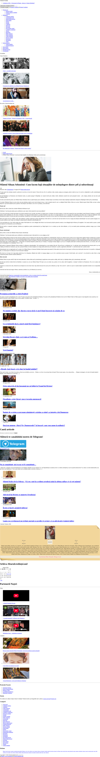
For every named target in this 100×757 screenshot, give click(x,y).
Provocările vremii (10, 28)
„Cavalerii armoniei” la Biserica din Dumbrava (14, 618)
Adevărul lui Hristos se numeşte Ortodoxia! (19, 495)
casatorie (12, 751)
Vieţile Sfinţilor (6, 745)
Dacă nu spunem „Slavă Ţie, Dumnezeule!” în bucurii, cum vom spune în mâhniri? (34, 425)
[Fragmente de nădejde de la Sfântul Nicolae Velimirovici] (16, 83)
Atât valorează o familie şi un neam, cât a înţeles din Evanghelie (23, 276)
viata (44, 752)
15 (8, 574)
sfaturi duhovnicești (25, 752)
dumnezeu (43, 751)
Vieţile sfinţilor (9, 44)
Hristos (59, 751)
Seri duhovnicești (7, 737)
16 (10, 574)
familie (49, 751)
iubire (66, 751)
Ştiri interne (5, 47)
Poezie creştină (9, 37)
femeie (55, 751)
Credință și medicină (10, 29)
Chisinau (23, 751)
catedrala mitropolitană (18, 751)
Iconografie (5, 719)
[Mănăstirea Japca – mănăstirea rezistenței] (16, 630)
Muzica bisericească (7, 723)
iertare (62, 751)
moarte (87, 751)
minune (84, 751)
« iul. (1, 580)
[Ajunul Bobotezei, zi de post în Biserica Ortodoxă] (16, 678)
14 (7, 574)
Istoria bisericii (6, 43)
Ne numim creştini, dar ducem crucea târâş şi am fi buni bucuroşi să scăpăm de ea (34, 311)
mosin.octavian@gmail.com (49, 698)
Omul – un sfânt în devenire (9, 71)
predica (9, 752)
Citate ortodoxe (9, 36)
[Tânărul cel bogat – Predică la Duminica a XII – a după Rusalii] (16, 116)
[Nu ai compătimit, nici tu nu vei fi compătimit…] (13, 460)
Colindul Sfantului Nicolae (9, 603)
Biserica (4, 751)
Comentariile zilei (10, 17)
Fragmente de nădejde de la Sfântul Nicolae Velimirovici (16, 86)
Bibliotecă (5, 15)
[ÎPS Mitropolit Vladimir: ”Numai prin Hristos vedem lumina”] (16, 146)
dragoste (35, 751)
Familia (7, 23)
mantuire (77, 751)
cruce (33, 751)
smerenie (30, 752)
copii (26, 751)
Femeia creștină (6, 716)
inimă (64, 751)
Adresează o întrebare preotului (7, 5)
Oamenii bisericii (10, 45)
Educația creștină (7, 713)
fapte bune (52, 751)
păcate (14, 752)
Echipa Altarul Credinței (11, 12)
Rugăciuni (8, 39)
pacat (94, 751)
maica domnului (70, 751)
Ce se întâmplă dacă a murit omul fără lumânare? (21, 324)
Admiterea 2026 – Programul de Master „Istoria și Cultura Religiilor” (19, 3)
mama (74, 751)
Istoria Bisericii (6, 721)
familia (46, 751)
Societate (8, 27)
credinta (30, 751)
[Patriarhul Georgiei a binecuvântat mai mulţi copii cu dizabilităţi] (16, 131)
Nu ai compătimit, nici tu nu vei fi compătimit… (18, 464)
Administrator (10, 189)
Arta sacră (5, 704)
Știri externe (5, 48)
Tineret (7, 31)
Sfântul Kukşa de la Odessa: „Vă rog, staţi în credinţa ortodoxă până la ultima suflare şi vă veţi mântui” (42, 481)
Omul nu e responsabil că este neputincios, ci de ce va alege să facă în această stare (28, 275)
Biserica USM (6, 690)
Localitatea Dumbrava (8, 691)
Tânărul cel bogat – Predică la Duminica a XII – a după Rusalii (17, 118)
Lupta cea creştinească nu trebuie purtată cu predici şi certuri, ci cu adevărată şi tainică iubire (38, 521)
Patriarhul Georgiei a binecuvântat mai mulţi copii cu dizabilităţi (17, 133)
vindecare (47, 752)
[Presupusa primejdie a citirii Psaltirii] (13, 289)
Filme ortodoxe (9, 35)
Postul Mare (8, 20)
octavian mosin (90, 751)
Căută (15, 433)
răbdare (20, 752)
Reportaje (8, 32)
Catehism (8, 24)
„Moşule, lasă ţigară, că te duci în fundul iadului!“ (19, 369)
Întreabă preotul (6, 49)
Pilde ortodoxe (9, 33)
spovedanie (34, 752)
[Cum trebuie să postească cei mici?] (16, 663)
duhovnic (39, 751)
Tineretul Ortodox (7, 687)
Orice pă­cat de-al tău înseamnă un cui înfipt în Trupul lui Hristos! (27, 386)
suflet (40, 752)
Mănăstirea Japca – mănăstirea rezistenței (12, 633)
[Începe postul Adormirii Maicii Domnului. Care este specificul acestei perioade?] (16, 648)
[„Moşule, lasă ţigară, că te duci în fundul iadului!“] (13, 364)
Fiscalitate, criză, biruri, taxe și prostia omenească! (22, 399)
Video (7, 41)
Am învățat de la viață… (8, 101)
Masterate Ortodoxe (7, 693)
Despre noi (5, 10)
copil (28, 751)
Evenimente (5, 51)
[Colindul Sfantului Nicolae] (16, 600)
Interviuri (8, 25)
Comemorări (6, 709)
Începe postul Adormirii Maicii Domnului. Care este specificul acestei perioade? (21, 650)
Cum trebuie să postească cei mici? (11, 665)
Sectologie (8, 40)
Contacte (8, 13)
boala (7, 751)
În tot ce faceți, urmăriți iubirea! (15, 508)
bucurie (9, 751)
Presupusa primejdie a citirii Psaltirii (14, 294)
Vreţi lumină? (8, 350)
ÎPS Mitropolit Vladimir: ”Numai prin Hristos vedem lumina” (17, 148)
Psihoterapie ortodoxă (8, 732)
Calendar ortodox (10, 16)
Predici (7, 21)
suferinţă (37, 752)
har (57, 751)
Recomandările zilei (4, 448)
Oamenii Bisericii (7, 724)
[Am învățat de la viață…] (16, 98)
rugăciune (17, 752)
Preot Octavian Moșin (8, 689)
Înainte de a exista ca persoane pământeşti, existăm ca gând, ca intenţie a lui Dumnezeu (35, 412)
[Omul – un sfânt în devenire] (16, 68)
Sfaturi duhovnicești (10, 19)
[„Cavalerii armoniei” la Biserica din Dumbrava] (16, 615)
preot (12, 752)
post (7, 752)
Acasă (4, 152)
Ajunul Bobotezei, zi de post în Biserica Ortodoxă (14, 680)
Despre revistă (9, 11)
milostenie (80, 751)
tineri (42, 752)
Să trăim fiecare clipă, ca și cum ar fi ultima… (20, 337)
